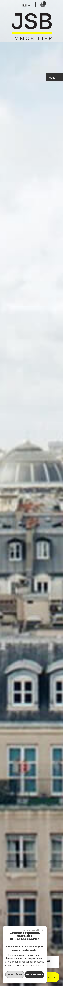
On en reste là (31, 930)
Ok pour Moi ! (34, 974)
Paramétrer (15, 974)
